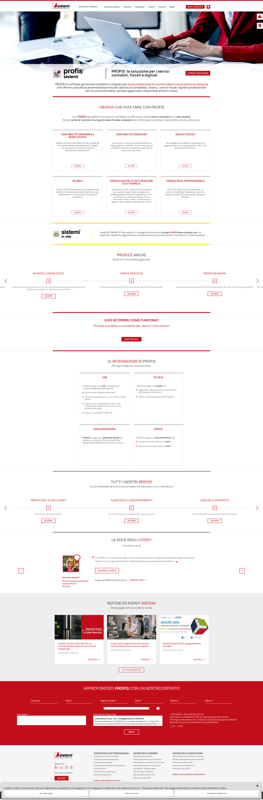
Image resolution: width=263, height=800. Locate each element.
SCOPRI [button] (77, 166)
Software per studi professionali (106, 759)
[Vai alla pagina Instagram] (66, 767)
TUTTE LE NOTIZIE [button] (131, 670)
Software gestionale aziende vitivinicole (148, 762)
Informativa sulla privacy (104, 714)
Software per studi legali (103, 762)
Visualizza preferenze (216, 793)
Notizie (162, 6)
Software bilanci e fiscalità (143, 772)
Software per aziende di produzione (147, 765)
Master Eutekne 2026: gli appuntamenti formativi (182, 645)
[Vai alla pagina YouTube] (61, 767)
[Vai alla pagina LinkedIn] (56, 767)
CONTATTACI (137, 580)
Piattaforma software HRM (183, 762)
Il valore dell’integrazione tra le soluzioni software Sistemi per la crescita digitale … (130, 645)
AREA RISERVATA (195, 7)
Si (174, 726)
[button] (257, 785)
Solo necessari (131, 793)
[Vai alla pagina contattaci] (260, 17)
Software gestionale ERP (142, 756)
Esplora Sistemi (112, 6)
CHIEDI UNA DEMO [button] (198, 73)
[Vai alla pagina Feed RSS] (71, 767)
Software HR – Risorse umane (144, 768)
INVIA (131, 732)
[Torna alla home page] (66, 6)
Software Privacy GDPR (102, 775)
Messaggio (23, 714)
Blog (172, 6)
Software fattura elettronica (104, 772)
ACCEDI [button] (61, 778)
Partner (127, 6)
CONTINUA (92, 659)
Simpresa (139, 6)
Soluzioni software (88, 6)
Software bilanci (100, 768)
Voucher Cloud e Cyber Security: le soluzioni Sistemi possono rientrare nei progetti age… (77, 646)
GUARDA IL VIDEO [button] (107, 570)
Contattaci (208, 7)
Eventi (151, 6)
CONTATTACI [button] (132, 339)
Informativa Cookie (217, 788)
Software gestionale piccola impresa (147, 759)
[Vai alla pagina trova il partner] (260, 26)
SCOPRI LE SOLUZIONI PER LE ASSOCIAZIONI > (189, 774)
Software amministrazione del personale (109, 765)
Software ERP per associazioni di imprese (188, 756)
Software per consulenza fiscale (106, 756)
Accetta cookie (46, 793)
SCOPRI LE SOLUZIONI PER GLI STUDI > (107, 780)
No (181, 726)
